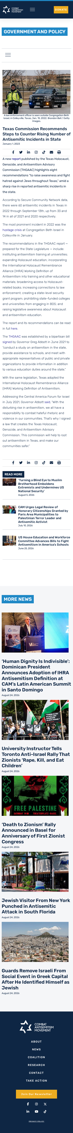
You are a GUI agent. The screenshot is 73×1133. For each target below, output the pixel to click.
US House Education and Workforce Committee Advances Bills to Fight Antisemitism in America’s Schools (44, 540)
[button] (8, 55)
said (47, 402)
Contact (36, 1072)
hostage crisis (12, 230)
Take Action (36, 1080)
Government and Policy (35, 31)
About (36, 1041)
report (16, 159)
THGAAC (15, 336)
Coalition (36, 1057)
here (14, 328)
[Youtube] (36, 1112)
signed (7, 342)
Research (36, 1065)
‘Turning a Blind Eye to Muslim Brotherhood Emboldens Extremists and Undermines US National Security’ (41, 485)
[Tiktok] (45, 1112)
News (36, 1049)
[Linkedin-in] (28, 1112)
